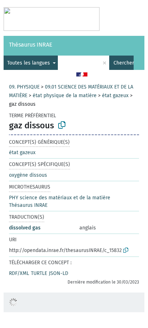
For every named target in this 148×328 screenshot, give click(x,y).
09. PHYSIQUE (24, 87)
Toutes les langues (29, 63)
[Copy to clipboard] (61, 125)
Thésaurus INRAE (30, 44)
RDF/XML (19, 273)
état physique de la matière (65, 95)
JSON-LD (58, 273)
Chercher (124, 63)
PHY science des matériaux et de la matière (59, 198)
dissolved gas (25, 228)
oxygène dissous (28, 175)
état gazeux (115, 95)
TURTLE (39, 273)
